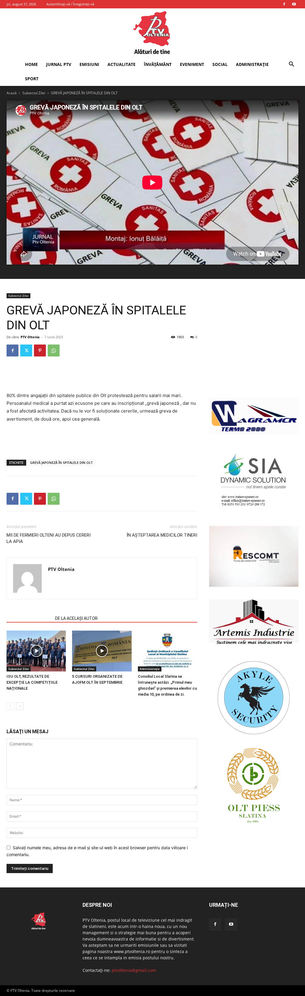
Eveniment (192, 64)
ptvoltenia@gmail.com (134, 970)
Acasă (12, 92)
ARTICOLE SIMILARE (29, 618)
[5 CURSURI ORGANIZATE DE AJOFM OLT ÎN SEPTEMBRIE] (101, 651)
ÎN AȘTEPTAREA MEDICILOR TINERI (162, 535)
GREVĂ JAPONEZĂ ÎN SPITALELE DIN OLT (61, 462)
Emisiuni (89, 64)
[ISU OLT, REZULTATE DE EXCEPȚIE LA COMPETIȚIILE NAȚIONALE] (36, 651)
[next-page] (20, 706)
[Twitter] (26, 350)
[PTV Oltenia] (152, 32)
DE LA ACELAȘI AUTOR (76, 618)
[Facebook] (284, 4)
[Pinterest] (40, 350)
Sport (31, 78)
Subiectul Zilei (33, 92)
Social (220, 64)
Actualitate (122, 64)
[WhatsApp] (54, 350)
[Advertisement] (102, 376)
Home (31, 64)
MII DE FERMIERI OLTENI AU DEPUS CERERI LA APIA (49, 538)
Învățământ (158, 64)
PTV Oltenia (30, 337)
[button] (291, 65)
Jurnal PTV (58, 64)
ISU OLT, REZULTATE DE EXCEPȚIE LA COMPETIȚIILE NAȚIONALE (32, 682)
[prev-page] (10, 706)
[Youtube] (294, 4)
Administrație (252, 64)
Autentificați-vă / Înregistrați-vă (70, 4)
